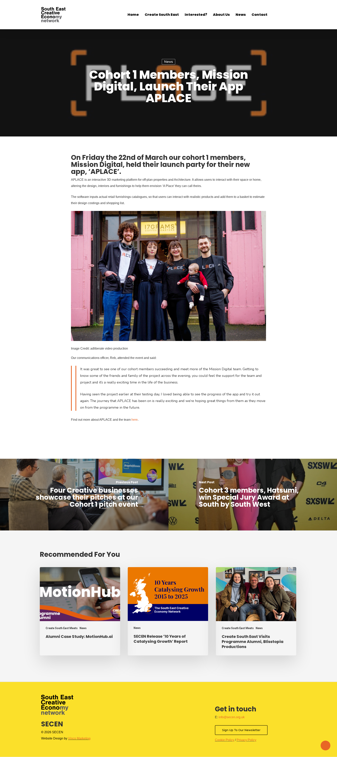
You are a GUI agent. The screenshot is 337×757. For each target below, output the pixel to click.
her (133, 419)
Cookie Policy (224, 740)
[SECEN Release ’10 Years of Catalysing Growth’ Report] (168, 611)
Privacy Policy (246, 740)
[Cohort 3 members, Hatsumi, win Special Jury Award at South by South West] (252, 494)
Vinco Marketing (79, 738)
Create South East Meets (62, 628)
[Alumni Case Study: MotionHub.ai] (80, 611)
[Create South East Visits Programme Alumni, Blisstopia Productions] (256, 611)
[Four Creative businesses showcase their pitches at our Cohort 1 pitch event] (84, 494)
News (168, 62)
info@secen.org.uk (232, 717)
